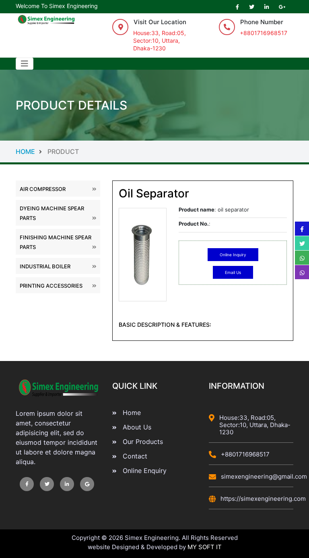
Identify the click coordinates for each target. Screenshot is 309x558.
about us (137, 427)
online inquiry (233, 254)
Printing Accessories (51, 285)
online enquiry (145, 471)
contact (135, 456)
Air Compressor (43, 189)
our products (143, 442)
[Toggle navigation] (24, 64)
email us (233, 272)
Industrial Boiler (45, 266)
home (47, 151)
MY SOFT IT (204, 547)
